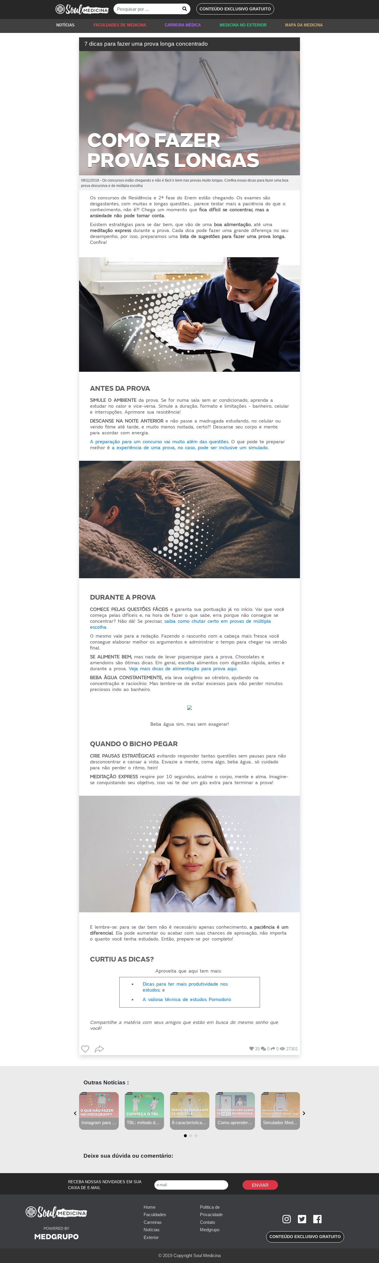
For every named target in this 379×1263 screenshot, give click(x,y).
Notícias (152, 1229)
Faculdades (155, 1214)
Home (149, 1207)
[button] (235, 9)
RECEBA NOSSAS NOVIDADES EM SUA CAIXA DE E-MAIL (104, 1185)
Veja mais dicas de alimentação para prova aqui (183, 669)
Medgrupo (209, 1229)
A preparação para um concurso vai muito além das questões (159, 442)
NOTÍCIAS (65, 25)
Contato (207, 1222)
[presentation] (75, 1113)
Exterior (151, 1237)
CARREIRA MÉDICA (183, 25)
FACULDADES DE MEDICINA (120, 25)
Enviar (260, 1185)
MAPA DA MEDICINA (304, 25)
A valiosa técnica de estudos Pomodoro (187, 1000)
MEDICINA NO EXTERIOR (243, 25)
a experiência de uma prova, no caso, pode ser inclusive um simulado (190, 448)
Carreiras (153, 1222)
